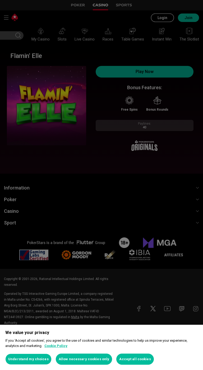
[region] (101, 347)
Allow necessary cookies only (84, 359)
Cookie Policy (55, 346)
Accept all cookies (135, 359)
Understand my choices (28, 359)
